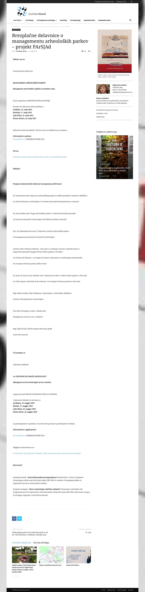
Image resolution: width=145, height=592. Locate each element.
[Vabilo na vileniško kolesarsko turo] (51, 554)
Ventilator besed (21, 51)
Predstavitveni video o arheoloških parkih (49, 157)
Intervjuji (30, 20)
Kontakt (130, 590)
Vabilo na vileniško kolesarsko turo (50, 565)
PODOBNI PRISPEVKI (21, 542)
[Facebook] (131, 1)
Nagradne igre (104, 20)
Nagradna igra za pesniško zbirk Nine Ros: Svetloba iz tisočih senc (114, 170)
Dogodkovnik (89, 20)
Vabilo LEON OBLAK (72, 565)
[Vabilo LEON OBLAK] (78, 554)
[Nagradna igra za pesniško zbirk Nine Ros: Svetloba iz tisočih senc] (114, 157)
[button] (130, 20)
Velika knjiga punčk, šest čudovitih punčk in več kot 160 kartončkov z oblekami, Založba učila (30, 533)
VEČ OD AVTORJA (41, 542)
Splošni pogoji (121, 590)
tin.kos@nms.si (19, 139)
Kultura (17, 20)
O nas (103, 590)
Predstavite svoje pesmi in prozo (104, 1)
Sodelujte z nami (121, 1)
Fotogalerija (75, 20)
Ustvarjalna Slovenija (46, 20)
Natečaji (63, 20)
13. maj (88, 532)
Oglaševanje (100, 117)
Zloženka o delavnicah (22, 157)
